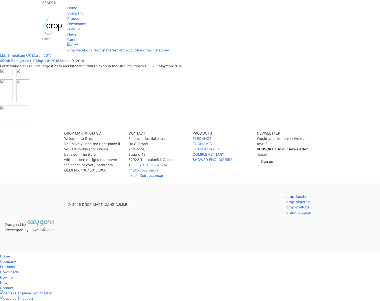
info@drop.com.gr (143, 170)
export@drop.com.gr (145, 175)
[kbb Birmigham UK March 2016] (30, 60)
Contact (74, 39)
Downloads (76, 24)
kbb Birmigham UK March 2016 (26, 55)
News (72, 34)
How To (73, 29)
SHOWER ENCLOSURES (212, 159)
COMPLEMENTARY (208, 154)
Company (75, 13)
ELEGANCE (202, 138)
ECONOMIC (202, 144)
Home (72, 8)
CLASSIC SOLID (206, 149)
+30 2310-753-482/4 (149, 165)
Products (74, 18)
